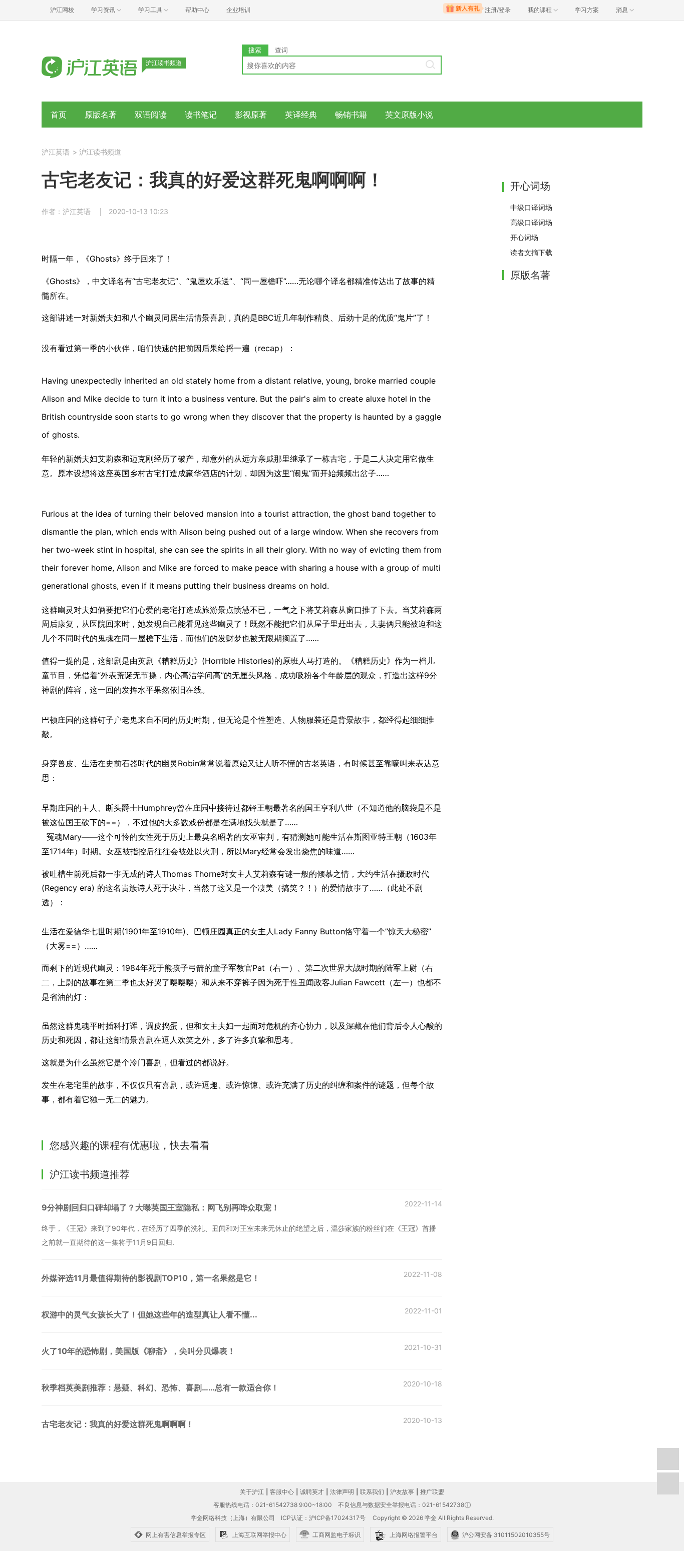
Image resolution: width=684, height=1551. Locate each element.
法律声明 (342, 1491)
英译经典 (301, 115)
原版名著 (101, 115)
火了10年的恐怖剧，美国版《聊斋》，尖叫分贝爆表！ (138, 1351)
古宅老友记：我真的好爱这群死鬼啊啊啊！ (118, 1424)
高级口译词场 (531, 222)
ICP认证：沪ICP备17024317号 (323, 1517)
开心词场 (524, 237)
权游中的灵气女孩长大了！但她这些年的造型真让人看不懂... (149, 1314)
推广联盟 (432, 1491)
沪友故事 (402, 1491)
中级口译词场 (531, 207)
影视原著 (251, 115)
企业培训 (238, 10)
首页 (59, 115)
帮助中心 (197, 10)
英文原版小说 (409, 115)
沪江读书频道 (100, 152)
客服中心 (282, 1491)
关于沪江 (252, 1491)
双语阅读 (151, 115)
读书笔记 (201, 115)
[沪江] (104, 66)
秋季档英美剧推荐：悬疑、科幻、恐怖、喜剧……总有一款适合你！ (160, 1387)
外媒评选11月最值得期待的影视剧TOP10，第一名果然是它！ (151, 1278)
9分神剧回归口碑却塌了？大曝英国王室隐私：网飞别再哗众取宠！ (160, 1207)
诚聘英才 (312, 1491)
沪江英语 (56, 152)
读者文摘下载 (531, 252)
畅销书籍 (351, 115)
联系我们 (372, 1491)
